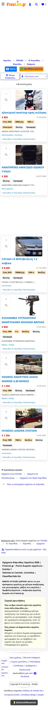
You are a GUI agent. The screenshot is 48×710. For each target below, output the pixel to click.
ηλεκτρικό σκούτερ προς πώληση (24, 112)
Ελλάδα (19, 60)
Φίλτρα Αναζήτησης (10, 76)
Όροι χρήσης (15, 657)
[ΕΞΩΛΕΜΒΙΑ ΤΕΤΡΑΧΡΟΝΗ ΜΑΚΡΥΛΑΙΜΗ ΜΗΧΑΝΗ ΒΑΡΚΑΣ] (29, 305)
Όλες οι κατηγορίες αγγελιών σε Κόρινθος (23, 484)
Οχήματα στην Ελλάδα (11, 474)
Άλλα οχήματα (7, 189)
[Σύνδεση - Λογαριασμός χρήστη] (30, 4)
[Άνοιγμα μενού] (3, 4)
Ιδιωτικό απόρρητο (31, 657)
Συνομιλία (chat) (11, 694)
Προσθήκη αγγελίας (33, 69)
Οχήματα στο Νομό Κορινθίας (33, 478)
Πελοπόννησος (29, 139)
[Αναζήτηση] (36, 4)
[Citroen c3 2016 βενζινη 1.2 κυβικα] (29, 246)
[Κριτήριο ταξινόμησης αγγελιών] (34, 76)
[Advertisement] (24, 33)
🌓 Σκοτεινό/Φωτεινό (24, 702)
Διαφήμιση (30, 665)
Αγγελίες (7, 60)
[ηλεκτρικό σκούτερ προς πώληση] (29, 100)
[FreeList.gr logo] (16, 4)
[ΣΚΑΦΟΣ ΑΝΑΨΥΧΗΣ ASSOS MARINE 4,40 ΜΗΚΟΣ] (29, 364)
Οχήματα (31, 64)
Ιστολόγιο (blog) (28, 694)
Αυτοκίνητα (6, 285)
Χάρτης (12, 69)
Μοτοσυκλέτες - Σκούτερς (12, 135)
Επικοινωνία (24, 669)
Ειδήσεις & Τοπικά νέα (33, 690)
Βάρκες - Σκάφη (8, 345)
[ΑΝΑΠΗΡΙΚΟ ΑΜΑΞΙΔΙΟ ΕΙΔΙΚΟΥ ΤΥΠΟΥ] (29, 155)
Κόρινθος (17, 64)
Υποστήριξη (34, 661)
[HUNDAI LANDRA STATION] (29, 418)
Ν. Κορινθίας (34, 60)
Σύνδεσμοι (19, 665)
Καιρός (41, 694)
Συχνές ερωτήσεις (19, 661)
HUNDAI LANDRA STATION (19, 430)
